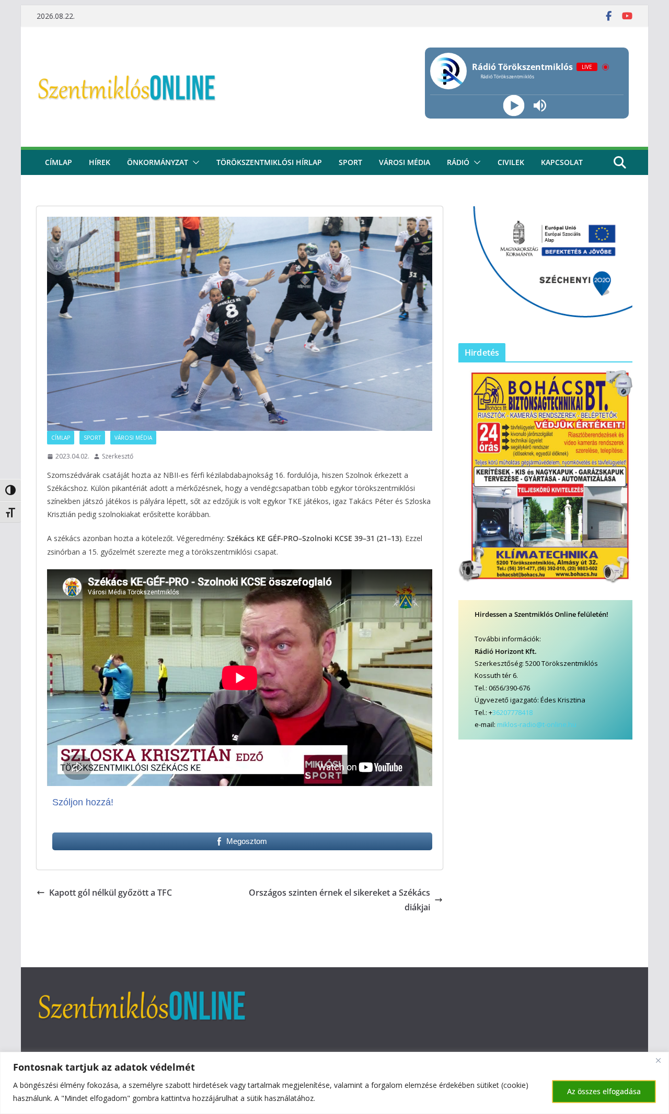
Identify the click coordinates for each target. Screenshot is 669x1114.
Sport (350, 162)
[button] (194, 162)
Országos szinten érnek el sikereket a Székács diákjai (339, 900)
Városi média (404, 162)
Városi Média (133, 437)
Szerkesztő (117, 456)
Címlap (60, 437)
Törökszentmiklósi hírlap (269, 162)
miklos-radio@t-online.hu (536, 724)
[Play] (513, 105)
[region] (334, 1083)
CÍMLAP (58, 162)
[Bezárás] (658, 1060)
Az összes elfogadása (604, 1091)
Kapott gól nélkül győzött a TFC (110, 892)
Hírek (99, 162)
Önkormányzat (157, 162)
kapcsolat (562, 162)
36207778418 (512, 712)
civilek (511, 162)
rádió (458, 162)
